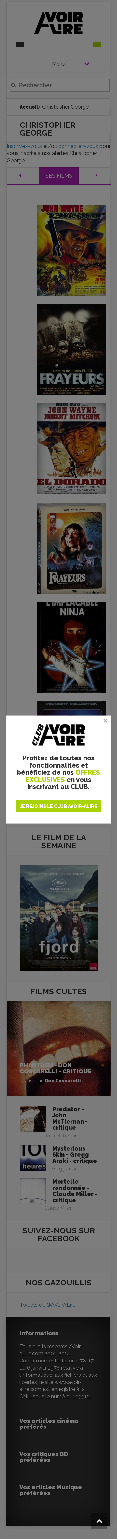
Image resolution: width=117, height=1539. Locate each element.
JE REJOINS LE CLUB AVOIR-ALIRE (58, 806)
